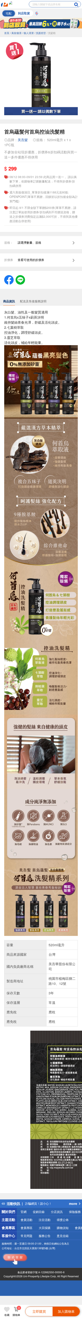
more (73, 1203)
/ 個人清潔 (28, 33)
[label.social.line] (20, 279)
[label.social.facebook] (9, 279)
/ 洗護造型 (40, 33)
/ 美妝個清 (15, 33)
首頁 (6, 33)
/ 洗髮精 (51, 33)
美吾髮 (23, 139)
